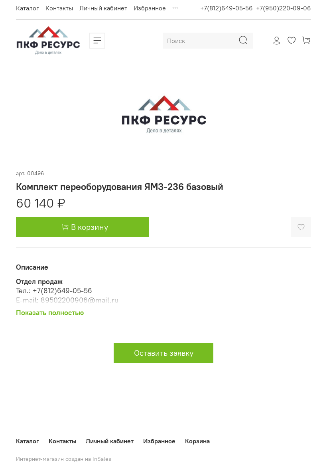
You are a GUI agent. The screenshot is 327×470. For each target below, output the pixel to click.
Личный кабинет (103, 8)
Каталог (27, 8)
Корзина (197, 441)
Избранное (150, 8)
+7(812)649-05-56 (226, 8)
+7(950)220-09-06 (283, 8)
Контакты (59, 8)
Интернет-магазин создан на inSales (63, 458)
